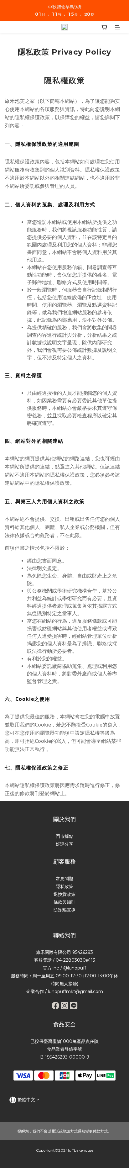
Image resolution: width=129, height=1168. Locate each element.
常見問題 (64, 878)
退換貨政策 (64, 894)
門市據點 (64, 836)
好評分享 (64, 844)
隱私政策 (64, 886)
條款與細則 (64, 902)
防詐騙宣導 (64, 910)
